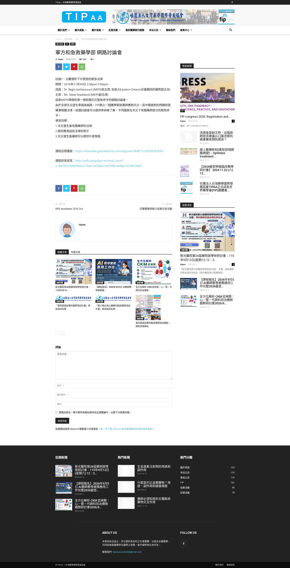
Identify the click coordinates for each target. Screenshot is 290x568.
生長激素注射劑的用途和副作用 (154, 468)
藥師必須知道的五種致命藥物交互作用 (154, 500)
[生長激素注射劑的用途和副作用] (126, 471)
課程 (73, 44)
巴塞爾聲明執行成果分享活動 (155, 208)
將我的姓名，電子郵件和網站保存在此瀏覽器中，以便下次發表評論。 (95, 412)
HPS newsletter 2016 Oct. (69, 208)
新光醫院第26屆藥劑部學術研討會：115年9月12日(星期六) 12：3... (92, 470)
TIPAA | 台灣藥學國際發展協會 (68, 2)
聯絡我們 (170, 30)
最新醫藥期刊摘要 (135, 30)
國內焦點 (79, 30)
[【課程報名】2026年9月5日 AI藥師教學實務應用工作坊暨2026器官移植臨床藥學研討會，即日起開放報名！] (113, 271)
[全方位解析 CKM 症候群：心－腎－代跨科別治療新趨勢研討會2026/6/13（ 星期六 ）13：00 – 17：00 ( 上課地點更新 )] (154, 271)
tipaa (60, 59)
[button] (231, 30)
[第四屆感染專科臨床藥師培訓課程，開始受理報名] (154, 307)
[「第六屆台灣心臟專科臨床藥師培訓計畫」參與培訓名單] (113, 299)
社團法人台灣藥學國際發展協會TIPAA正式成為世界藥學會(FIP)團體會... (216, 187)
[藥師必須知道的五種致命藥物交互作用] (126, 503)
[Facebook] (232, 2)
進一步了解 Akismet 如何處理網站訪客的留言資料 (126, 429)
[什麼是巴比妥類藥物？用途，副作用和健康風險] (126, 487)
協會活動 (59, 282)
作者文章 (75, 252)
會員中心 (184, 30)
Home (58, 39)
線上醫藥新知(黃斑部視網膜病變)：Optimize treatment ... (217, 153)
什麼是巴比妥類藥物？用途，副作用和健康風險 (154, 484)
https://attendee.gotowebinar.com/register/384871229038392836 (119, 151)
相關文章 (62, 252)
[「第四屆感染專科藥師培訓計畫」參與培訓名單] (73, 299)
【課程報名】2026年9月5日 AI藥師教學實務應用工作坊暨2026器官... (217, 283)
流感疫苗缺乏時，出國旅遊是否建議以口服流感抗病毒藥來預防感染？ (216, 136)
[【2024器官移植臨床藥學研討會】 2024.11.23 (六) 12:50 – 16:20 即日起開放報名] (184, 171)
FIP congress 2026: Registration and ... (205, 116)
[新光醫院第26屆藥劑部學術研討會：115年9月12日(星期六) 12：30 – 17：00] (73, 271)
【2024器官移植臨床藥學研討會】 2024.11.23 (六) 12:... (217, 170)
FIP (77, 39)
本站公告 (153, 30)
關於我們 (62, 30)
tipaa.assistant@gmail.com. (127, 551)
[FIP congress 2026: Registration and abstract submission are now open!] (207, 92)
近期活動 (113, 30)
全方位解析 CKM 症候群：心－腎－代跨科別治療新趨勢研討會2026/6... (217, 300)
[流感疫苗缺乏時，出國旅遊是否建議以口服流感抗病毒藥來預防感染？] (188, 137)
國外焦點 (96, 30)
